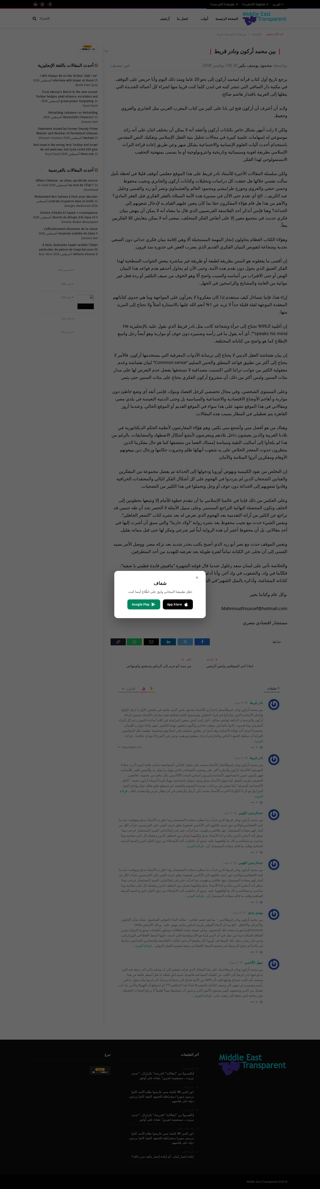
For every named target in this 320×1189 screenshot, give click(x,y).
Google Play (140, 604)
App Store (174, 604)
